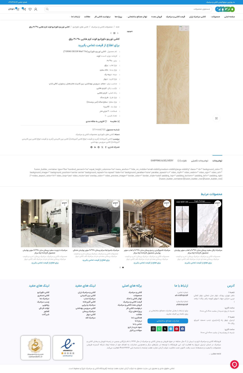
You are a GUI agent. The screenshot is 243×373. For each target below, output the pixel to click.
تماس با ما (137, 324)
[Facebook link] (106, 147)
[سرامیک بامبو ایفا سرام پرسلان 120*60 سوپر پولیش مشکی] (96, 223)
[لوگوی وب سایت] (225, 9)
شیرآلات (45, 314)
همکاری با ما (136, 317)
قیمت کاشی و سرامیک (132, 302)
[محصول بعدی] (111, 33)
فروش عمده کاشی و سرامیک (130, 305)
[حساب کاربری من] (36, 9)
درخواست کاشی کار (134, 308)
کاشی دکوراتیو (43, 292)
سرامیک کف (191, 259)
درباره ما (138, 321)
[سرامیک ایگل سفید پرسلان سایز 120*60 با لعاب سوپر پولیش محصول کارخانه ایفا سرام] (198, 223)
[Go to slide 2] (120, 267)
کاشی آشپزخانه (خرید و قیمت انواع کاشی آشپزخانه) (90, 139)
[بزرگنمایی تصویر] (216, 118)
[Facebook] (182, 328)
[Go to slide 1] (123, 267)
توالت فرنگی (44, 308)
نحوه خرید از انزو (135, 327)
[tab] (217, 159)
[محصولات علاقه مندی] (30, 9)
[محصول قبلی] (117, 33)
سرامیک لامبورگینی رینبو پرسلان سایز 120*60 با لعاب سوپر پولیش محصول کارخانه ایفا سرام (147, 251)
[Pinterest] (176, 328)
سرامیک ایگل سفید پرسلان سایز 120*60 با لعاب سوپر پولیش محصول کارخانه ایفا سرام (198, 251)
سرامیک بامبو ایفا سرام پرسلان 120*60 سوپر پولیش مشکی (96, 250)
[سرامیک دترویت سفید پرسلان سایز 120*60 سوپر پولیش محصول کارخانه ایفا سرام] (45, 223)
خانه (117, 27)
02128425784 (13, 2)
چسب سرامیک (43, 302)
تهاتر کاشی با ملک (134, 298)
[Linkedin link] (95, 147)
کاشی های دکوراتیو (80, 27)
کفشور (46, 311)
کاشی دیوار (181, 259)
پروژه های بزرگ (135, 311)
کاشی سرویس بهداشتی (100, 142)
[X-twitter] (165, 328)
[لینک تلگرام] (91, 147)
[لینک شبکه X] (102, 147)
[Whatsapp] (159, 328)
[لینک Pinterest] (98, 147)
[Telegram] (170, 328)
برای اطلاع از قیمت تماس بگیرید (98, 45)
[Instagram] (153, 328)
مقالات (139, 314)
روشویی (45, 305)
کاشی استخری (43, 295)
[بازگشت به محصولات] (114, 33)
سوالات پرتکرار (136, 330)
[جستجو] (47, 9)
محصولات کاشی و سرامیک (102, 27)
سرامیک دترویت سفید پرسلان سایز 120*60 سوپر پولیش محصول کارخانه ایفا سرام (45, 251)
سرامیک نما (44, 298)
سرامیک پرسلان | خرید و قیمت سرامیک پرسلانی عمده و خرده (197, 257)
